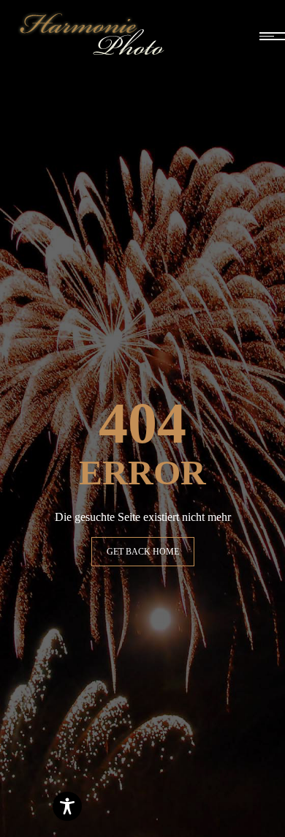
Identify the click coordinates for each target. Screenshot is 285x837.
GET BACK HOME (143, 552)
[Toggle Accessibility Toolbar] (67, 806)
